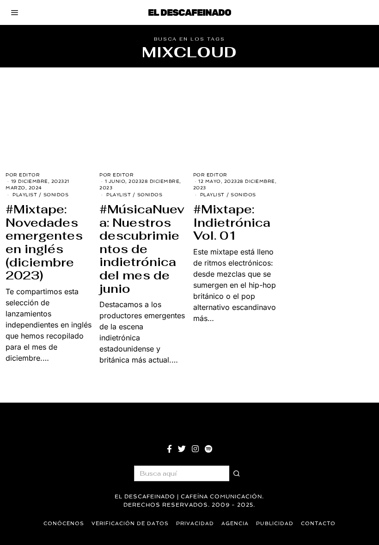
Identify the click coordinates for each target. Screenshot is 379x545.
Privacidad (195, 524)
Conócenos (63, 524)
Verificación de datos (130, 524)
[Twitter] (182, 448)
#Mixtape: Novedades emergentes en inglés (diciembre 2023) (44, 242)
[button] (237, 473)
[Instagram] (195, 448)
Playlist (24, 194)
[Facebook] (169, 448)
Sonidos (56, 194)
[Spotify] (208, 448)
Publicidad (274, 524)
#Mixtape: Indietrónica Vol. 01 (231, 222)
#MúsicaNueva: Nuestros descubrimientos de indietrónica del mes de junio (141, 249)
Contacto (318, 524)
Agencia (235, 524)
